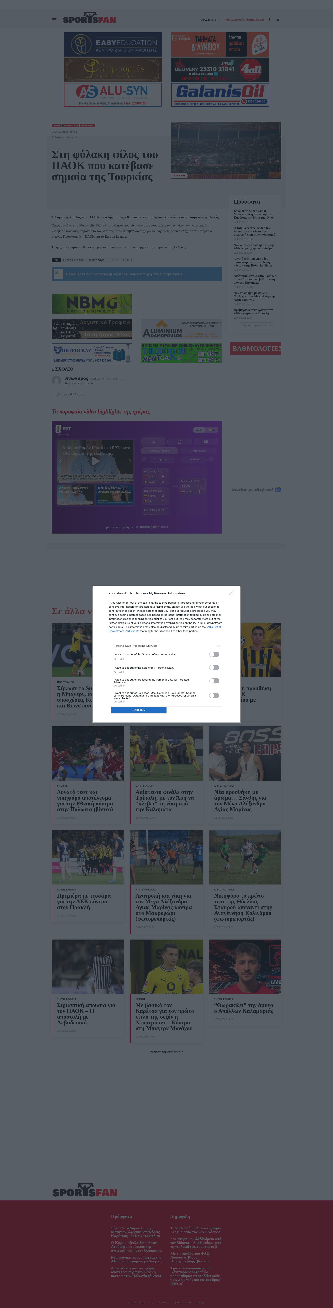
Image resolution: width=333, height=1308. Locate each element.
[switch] (214, 654)
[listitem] (166, 646)
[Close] (233, 593)
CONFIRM (139, 709)
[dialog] (166, 654)
